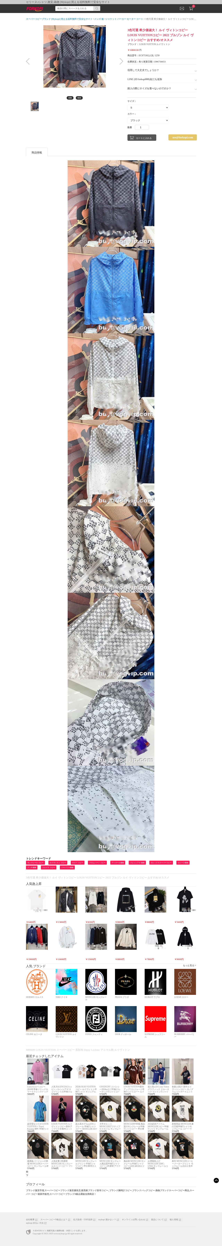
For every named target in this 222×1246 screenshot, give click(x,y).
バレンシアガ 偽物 (137, 863)
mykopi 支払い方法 (35, 1223)
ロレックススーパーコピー (161, 863)
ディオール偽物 (118, 863)
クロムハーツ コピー (97, 863)
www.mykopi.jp (60, 1234)
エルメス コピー (48, 867)
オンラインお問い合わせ (133, 1219)
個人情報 (174, 1219)
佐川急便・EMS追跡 (82, 1219)
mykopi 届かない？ (107, 1219)
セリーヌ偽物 (183, 863)
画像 (70, 98)
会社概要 (30, 1219)
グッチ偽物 (31, 867)
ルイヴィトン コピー (58, 863)
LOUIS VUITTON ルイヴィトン (154, 44)
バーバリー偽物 (67, 867)
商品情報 (37, 152)
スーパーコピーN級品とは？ (53, 1219)
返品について (157, 1219)
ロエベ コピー (77, 863)
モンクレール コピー (35, 863)
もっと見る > (189, 965)
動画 (79, 98)
